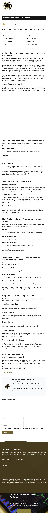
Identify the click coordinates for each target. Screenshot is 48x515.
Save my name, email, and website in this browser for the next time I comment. (23, 428)
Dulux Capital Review (8, 374)
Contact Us (6, 465)
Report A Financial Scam (24, 511)
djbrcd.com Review (8, 372)
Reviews (5, 371)
